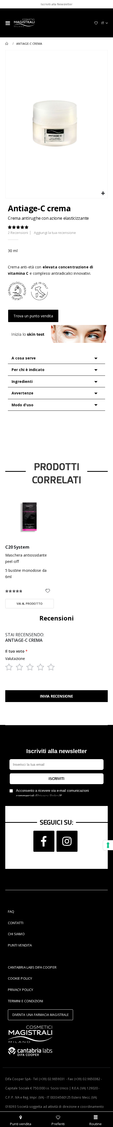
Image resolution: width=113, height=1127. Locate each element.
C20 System (17, 547)
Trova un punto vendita (33, 315)
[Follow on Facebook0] (43, 841)
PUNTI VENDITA (20, 945)
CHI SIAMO (16, 933)
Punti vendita (20, 1123)
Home (7, 44)
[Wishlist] (96, 23)
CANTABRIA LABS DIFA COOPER (32, 967)
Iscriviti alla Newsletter (57, 4)
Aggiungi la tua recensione (55, 232)
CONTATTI (16, 922)
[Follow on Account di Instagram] (67, 841)
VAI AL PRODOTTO (30, 603)
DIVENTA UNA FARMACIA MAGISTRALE (40, 1015)
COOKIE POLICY (20, 978)
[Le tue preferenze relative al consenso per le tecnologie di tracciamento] (108, 845)
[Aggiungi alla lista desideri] (47, 591)
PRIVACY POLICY (20, 989)
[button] (102, 193)
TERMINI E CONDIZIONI (25, 1001)
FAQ (11, 911)
